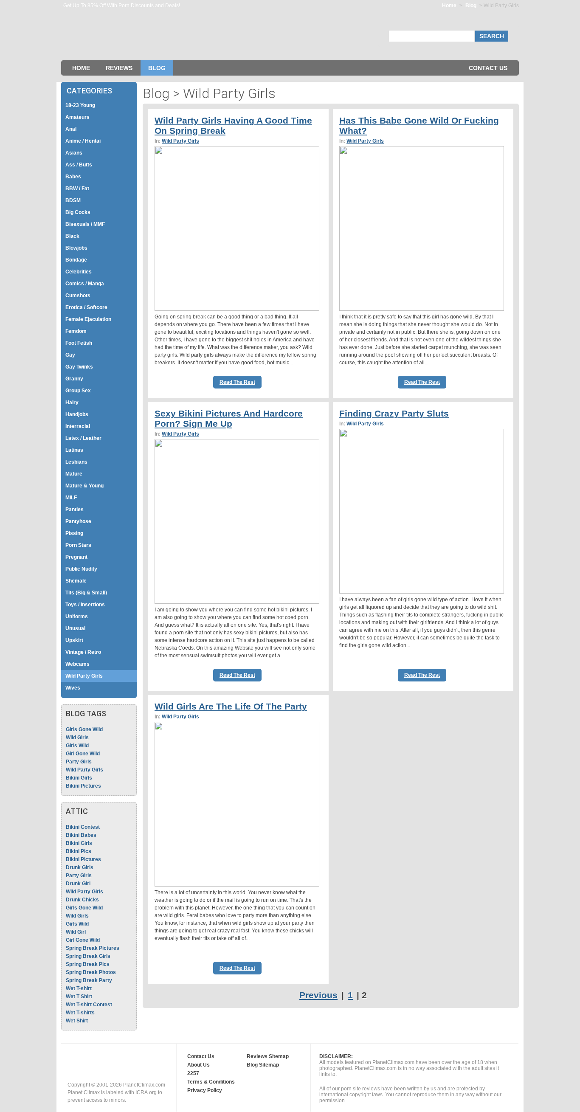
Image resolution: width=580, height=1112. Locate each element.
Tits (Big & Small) (86, 593)
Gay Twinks (79, 367)
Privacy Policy (204, 1090)
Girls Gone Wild (84, 729)
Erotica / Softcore (86, 307)
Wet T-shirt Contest (89, 1005)
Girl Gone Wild (83, 754)
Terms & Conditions (211, 1082)
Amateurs (77, 117)
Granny (74, 379)
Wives (72, 688)
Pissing (74, 533)
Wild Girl (76, 932)
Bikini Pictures (83, 786)
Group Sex (78, 391)
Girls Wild (77, 746)
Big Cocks (77, 212)
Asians (73, 153)
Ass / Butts (78, 165)
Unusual (75, 628)
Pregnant (76, 557)
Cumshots (77, 295)
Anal (70, 129)
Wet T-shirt (79, 988)
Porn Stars (78, 545)
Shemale (76, 581)
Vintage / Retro (83, 652)
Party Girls (79, 762)
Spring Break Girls (88, 956)
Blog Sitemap (263, 1065)
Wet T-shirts (80, 1013)
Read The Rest (237, 382)
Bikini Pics (78, 851)
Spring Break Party (89, 980)
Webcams (77, 664)
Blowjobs (76, 248)
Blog (470, 5)
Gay (70, 355)
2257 (193, 1073)
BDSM (73, 200)
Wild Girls (77, 737)
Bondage (76, 260)
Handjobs (76, 414)
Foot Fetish (78, 343)
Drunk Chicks (82, 900)
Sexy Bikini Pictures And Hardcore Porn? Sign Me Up (229, 418)
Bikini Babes (81, 835)
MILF (71, 498)
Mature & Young (84, 486)
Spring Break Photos (91, 972)
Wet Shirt (77, 1021)
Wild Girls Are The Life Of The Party (231, 706)
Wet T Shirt (79, 996)
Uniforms (76, 616)
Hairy (72, 402)
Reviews (119, 68)
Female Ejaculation (88, 319)
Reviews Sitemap (268, 1056)
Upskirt (74, 640)
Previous (318, 995)
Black (72, 236)
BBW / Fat (77, 188)
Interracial (77, 426)
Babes (73, 177)
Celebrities (78, 272)
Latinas (74, 450)
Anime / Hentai (83, 141)
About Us (198, 1065)
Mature (73, 474)
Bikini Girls (79, 778)
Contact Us (488, 68)
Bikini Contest (83, 827)
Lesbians (76, 462)
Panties (74, 509)
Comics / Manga (84, 284)
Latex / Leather (83, 438)
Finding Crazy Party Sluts (394, 413)
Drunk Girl (78, 884)
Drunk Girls (79, 867)
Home (449, 5)
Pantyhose (78, 521)
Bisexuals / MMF (85, 224)
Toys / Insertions (85, 605)
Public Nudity (81, 569)
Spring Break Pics (88, 964)
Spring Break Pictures (92, 948)
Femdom (76, 331)
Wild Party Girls (84, 676)
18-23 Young (80, 105)
